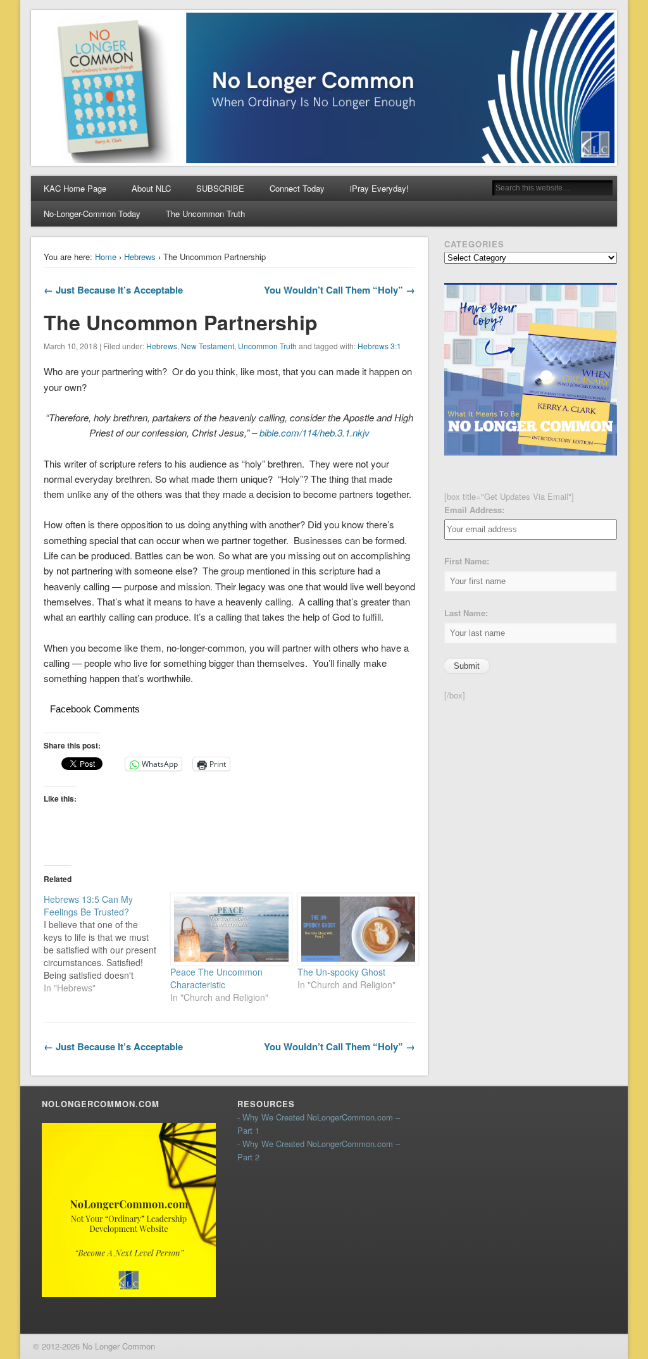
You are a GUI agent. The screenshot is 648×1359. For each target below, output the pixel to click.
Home (105, 257)
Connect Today (297, 188)
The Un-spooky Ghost (342, 971)
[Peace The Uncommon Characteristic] (227, 929)
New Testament (207, 345)
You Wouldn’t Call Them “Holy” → (339, 290)
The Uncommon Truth (205, 214)
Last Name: (466, 613)
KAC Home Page (75, 188)
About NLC (151, 188)
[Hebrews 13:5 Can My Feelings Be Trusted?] (107, 943)
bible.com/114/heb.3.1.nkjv (314, 432)
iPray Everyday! (379, 188)
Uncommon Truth (267, 345)
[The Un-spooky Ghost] (354, 929)
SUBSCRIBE (220, 188)
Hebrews (140, 257)
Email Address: (474, 510)
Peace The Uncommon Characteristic (216, 978)
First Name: (466, 561)
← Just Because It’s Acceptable (113, 290)
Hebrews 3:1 (379, 345)
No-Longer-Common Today (92, 214)
